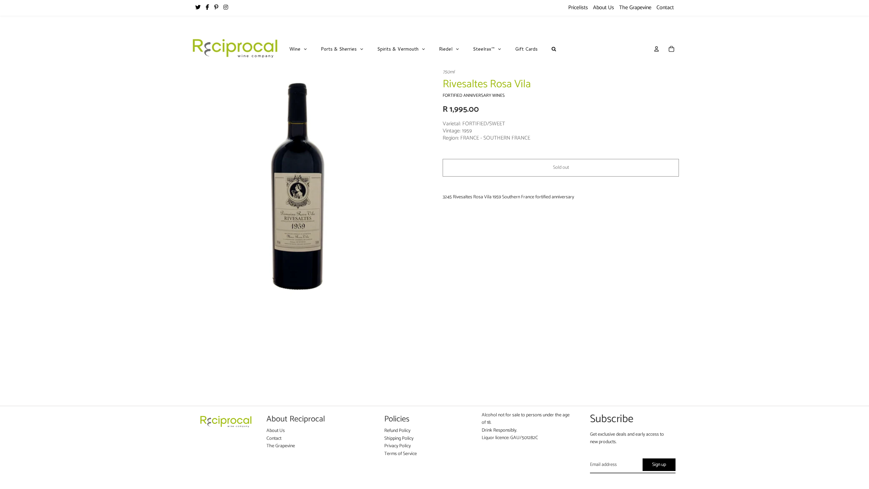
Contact (665, 7)
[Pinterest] (216, 7)
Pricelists (578, 7)
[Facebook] (207, 7)
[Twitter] (198, 7)
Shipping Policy (398, 438)
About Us (603, 7)
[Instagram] (225, 7)
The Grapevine (635, 7)
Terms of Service (400, 454)
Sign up (659, 465)
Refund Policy (397, 431)
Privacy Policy (397, 446)
